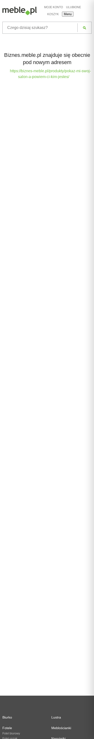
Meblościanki (61, 728)
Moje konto (53, 7)
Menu (68, 14)
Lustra (56, 717)
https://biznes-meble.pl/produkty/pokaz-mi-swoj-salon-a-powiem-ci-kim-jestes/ (50, 74)
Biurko (7, 717)
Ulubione (73, 7)
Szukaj (84, 27)
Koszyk (53, 14)
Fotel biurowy (11, 733)
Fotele (7, 728)
